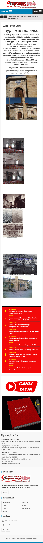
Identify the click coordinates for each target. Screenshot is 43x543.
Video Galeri (26, 508)
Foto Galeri (6, 502)
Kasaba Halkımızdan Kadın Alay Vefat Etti (23, 349)
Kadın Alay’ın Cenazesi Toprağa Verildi (22, 345)
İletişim (5, 492)
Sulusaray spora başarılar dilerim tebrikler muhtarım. (16, 459)
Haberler (5, 508)
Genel (5, 505)
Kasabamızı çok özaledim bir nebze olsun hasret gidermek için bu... (21, 454)
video (24, 505)
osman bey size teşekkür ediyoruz (11, 464)
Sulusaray (12, 309)
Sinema (5, 511)
